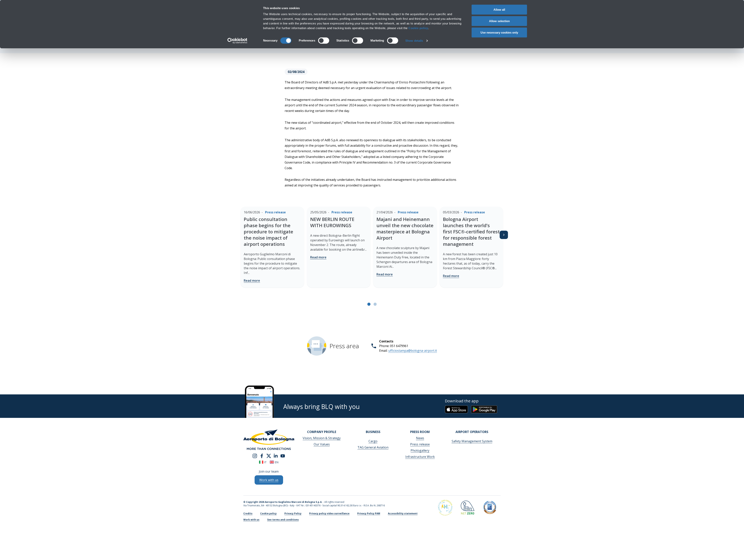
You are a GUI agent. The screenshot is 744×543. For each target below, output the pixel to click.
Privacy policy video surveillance (329, 513)
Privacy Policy (292, 513)
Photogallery (420, 450)
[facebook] (261, 455)
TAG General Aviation (372, 447)
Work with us (251, 519)
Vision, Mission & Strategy (322, 438)
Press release (420, 444)
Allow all (499, 9)
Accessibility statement (403, 513)
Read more (252, 280)
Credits (247, 513)
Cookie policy (418, 28)
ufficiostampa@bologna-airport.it (412, 350)
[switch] (323, 40)
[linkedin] (275, 455)
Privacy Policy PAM (368, 513)
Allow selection (499, 21)
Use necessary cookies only (499, 32)
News (420, 438)
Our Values (322, 444)
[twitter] (268, 455)
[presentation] (503, 235)
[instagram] (254, 455)
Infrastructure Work (420, 457)
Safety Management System (472, 441)
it (265, 462)
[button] (369, 304)
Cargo (373, 441)
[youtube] (282, 455)
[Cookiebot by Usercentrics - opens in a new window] (237, 41)
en (276, 462)
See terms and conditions (283, 519)
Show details (414, 40)
